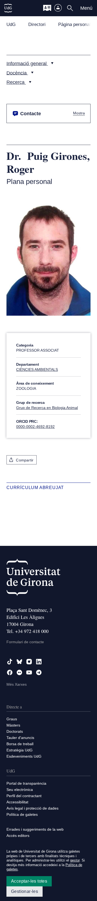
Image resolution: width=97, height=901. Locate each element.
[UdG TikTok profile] (9, 661)
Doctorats (14, 731)
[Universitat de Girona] (33, 578)
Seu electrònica (19, 789)
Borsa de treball (19, 744)
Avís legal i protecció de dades (32, 808)
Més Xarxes (16, 684)
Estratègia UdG (19, 750)
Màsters (13, 725)
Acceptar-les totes (29, 881)
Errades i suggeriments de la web (35, 829)
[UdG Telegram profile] (39, 672)
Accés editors (17, 835)
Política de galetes (22, 814)
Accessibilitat (17, 802)
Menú (86, 8)
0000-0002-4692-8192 (35, 426)
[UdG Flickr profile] (19, 672)
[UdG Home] (8, 8)
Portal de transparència (26, 783)
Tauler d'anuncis (20, 737)
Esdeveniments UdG (23, 756)
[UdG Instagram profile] (29, 661)
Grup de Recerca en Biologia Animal (47, 407)
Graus (11, 719)
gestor (74, 860)
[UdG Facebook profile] (9, 672)
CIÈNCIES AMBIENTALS (37, 369)
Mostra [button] (79, 113)
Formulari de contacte (25, 642)
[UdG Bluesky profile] (19, 661)
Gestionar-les (24, 891)
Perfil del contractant (23, 796)
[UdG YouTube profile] (29, 672)
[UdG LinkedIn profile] (39, 661)
